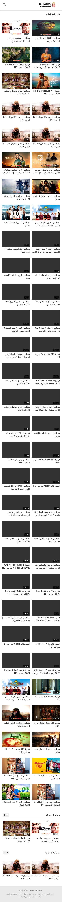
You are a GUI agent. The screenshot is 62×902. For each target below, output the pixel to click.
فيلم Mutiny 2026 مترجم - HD (46, 486)
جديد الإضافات (53, 14)
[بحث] (4, 4)
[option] (45, 834)
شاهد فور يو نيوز (36, 890)
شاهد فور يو (23, 890)
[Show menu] (57, 5)
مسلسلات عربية (52, 852)
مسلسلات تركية (52, 815)
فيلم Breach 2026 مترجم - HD (16, 644)
